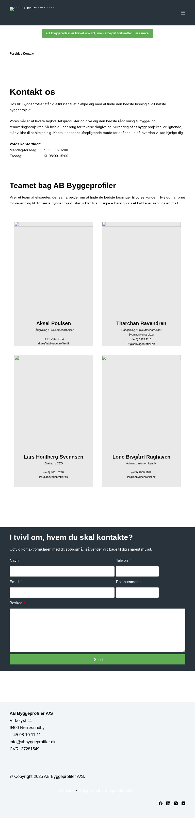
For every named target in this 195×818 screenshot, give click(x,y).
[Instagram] (176, 803)
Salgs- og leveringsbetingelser (107, 790)
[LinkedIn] (168, 803)
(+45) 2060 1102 (141, 472)
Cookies (67, 790)
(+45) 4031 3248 (53, 472)
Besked (16, 603)
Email (15, 582)
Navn (14, 560)
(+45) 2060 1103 (54, 338)
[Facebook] (160, 803)
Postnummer (127, 582)
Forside (15, 53)
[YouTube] (183, 803)
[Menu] (183, 12)
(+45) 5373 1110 (141, 339)
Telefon (122, 560)
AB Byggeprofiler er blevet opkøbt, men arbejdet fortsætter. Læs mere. (97, 33)
